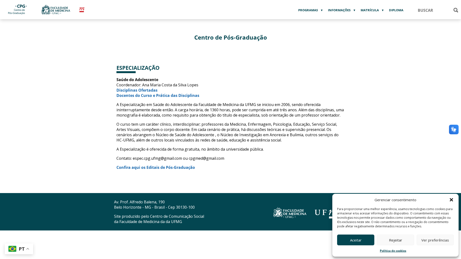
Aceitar (356, 240)
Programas (308, 10)
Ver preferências (435, 240)
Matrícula (370, 10)
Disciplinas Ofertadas (137, 90)
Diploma (396, 10)
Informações (339, 10)
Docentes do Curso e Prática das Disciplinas (157, 95)
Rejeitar (395, 240)
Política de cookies (393, 251)
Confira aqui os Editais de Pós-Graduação (155, 167)
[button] (451, 199)
